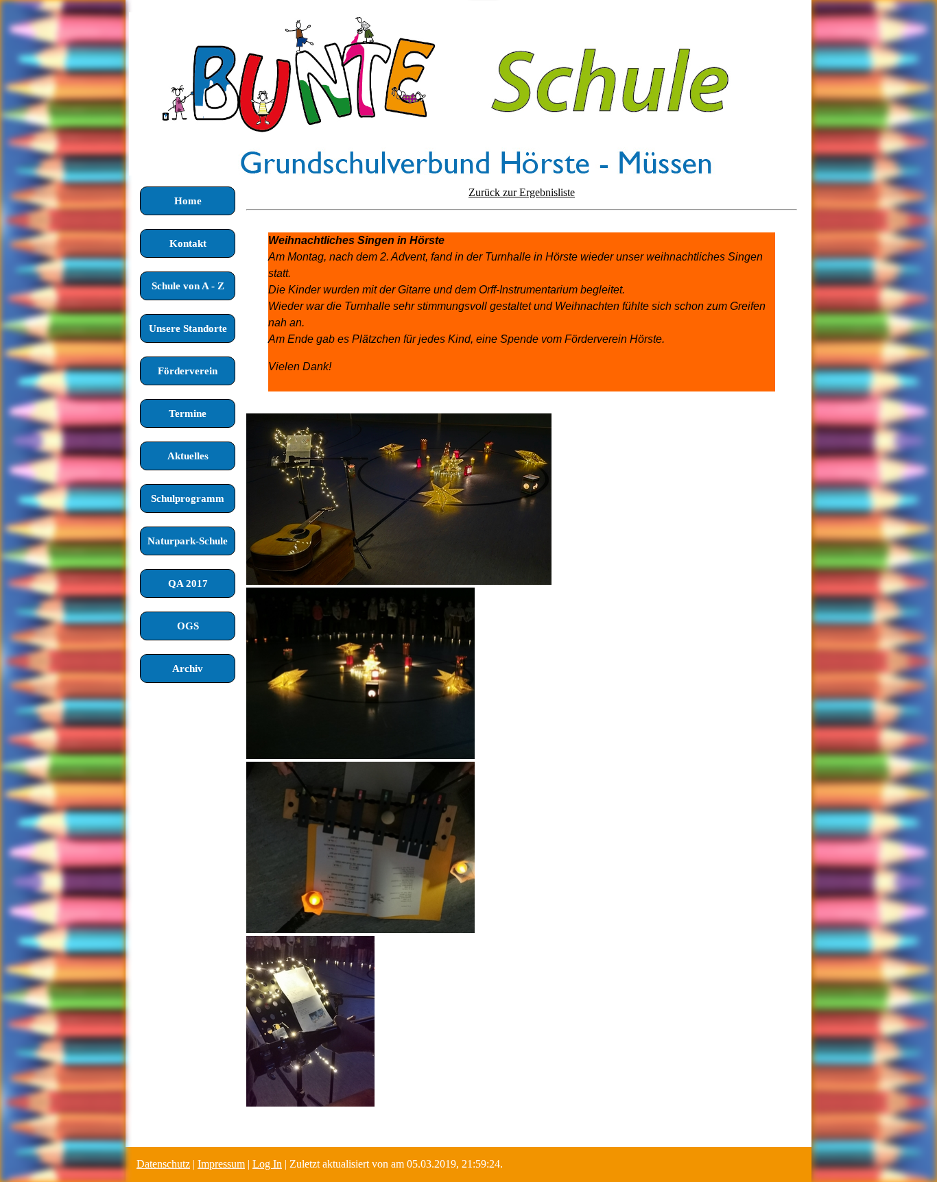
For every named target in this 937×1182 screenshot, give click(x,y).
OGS (188, 625)
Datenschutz (163, 1164)
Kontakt (187, 243)
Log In (267, 1164)
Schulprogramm (187, 498)
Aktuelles (188, 455)
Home (188, 200)
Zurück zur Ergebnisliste (521, 192)
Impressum (221, 1164)
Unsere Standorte (188, 328)
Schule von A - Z (188, 285)
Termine (187, 413)
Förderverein (187, 370)
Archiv (187, 668)
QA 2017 (188, 583)
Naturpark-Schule (187, 540)
